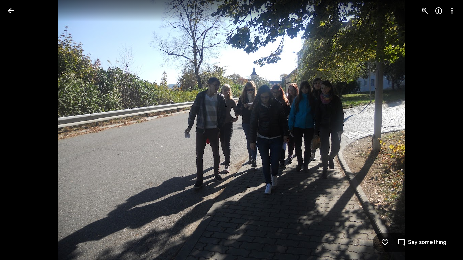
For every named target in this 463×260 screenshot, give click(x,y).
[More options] (452, 11)
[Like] (385, 242)
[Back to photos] (11, 11)
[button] (18, 130)
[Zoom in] (425, 11)
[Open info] (438, 11)
